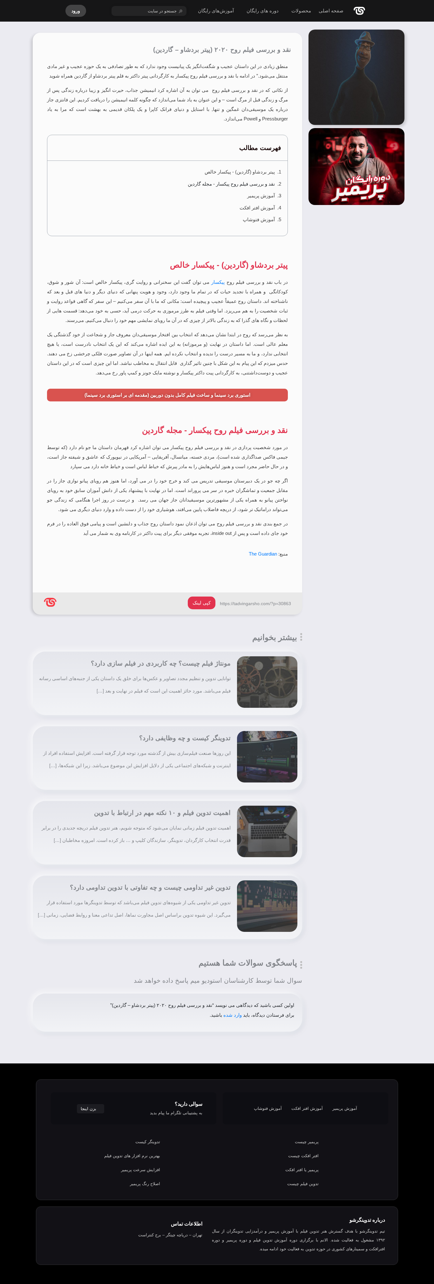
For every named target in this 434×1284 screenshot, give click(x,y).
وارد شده (232, 1015)
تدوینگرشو (369, 1231)
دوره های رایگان (263, 10)
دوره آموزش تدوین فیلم (275, 1240)
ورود (75, 10)
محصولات (301, 10)
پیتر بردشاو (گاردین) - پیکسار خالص (240, 171)
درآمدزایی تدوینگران (245, 1231)
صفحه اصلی (331, 10)
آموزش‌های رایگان (216, 10)
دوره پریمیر (236, 1240)
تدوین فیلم (309, 1231)
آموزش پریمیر (261, 195)
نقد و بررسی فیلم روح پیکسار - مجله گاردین (231, 184)
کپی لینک (202, 602)
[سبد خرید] (98, 10)
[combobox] (149, 11)
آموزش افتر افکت (257, 207)
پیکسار (218, 282)
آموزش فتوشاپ (259, 219)
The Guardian (263, 554)
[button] (56, 148)
